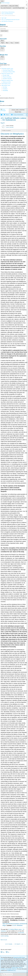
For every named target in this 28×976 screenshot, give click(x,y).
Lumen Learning (9, 127)
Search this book (4, 26)
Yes (3, 952)
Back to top (3, 939)
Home (7, 114)
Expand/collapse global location (26, 114)
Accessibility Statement (11, 969)
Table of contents (7, 130)
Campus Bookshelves (18, 114)
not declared (21, 932)
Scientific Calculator (7, 78)
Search (3, 974)
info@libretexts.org (11, 970)
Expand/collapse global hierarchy (2, 115)
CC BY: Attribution (17, 925)
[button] (5, 88)
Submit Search (4, 30)
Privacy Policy (15, 967)
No (8, 952)
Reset (2, 40)
